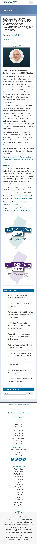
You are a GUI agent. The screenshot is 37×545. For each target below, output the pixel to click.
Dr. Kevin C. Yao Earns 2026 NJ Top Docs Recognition (20, 371)
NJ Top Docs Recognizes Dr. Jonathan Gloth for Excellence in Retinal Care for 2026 (19, 325)
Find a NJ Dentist (18, 436)
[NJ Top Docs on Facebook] (12, 459)
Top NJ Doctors (25, 210)
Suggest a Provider (18, 438)
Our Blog (18, 441)
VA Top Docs (18, 500)
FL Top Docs (18, 474)
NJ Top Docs (14, 210)
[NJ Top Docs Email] (20, 459)
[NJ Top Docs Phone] (24, 459)
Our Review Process (18, 450)
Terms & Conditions (24, 530)
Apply (19, 452)
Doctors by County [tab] (18, 409)
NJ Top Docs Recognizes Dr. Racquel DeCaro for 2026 (17, 296)
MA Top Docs (18, 482)
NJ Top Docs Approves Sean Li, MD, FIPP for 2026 (20, 304)
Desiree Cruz (9, 39)
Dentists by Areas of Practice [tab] (18, 413)
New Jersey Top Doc (16, 208)
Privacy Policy (11, 530)
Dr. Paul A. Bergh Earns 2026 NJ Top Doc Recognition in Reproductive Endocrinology (20, 314)
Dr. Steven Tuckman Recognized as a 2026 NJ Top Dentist (20, 346)
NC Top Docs (18, 487)
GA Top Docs (18, 477)
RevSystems (24, 539)
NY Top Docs (18, 492)
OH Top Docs (18, 495)
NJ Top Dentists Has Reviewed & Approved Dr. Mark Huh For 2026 (19, 354)
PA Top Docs (18, 497)
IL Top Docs (18, 479)
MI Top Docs (18, 484)
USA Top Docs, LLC (11, 519)
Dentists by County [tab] (18, 417)
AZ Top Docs (18, 471)
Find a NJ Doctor (18, 433)
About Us (18, 424)
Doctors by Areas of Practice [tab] (18, 405)
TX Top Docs (18, 502)
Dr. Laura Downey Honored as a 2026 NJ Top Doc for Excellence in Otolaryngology (19, 336)
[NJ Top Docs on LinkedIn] (16, 459)
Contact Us (18, 427)
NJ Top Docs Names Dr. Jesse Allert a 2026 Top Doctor (20, 363)
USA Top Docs (18, 469)
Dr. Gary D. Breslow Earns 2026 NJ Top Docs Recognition (20, 380)
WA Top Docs (18, 505)
